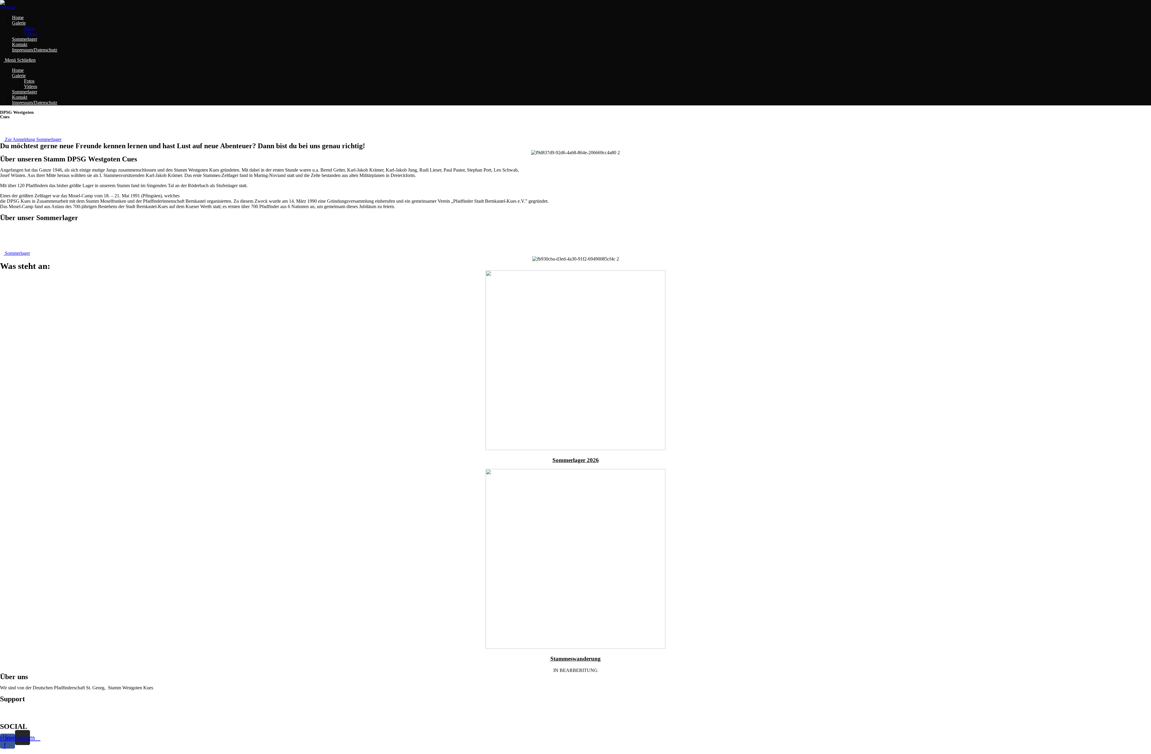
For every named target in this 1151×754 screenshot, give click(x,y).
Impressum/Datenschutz (34, 102)
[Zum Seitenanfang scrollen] (2, 751)
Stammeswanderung (575, 658)
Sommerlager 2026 (575, 460)
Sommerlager (24, 91)
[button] (30, 139)
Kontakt (19, 97)
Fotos (29, 81)
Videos (30, 86)
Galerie (19, 75)
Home (18, 70)
